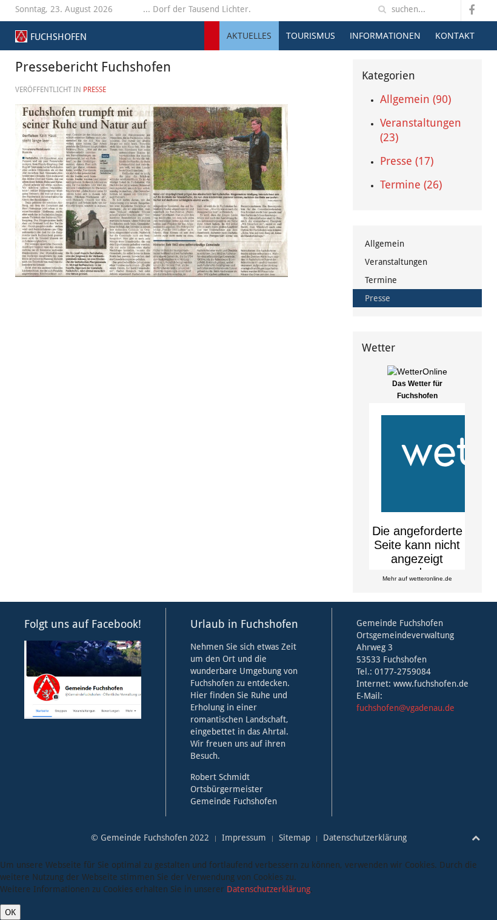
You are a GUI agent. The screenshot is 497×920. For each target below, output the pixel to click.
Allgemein (384, 243)
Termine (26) (411, 184)
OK (10, 912)
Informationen (385, 35)
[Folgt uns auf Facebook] (82, 679)
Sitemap (294, 837)
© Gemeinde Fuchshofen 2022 (150, 837)
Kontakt (455, 35)
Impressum (244, 837)
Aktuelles (249, 35)
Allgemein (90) (415, 99)
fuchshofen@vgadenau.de (405, 708)
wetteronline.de (430, 578)
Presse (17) (406, 161)
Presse (94, 89)
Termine (381, 280)
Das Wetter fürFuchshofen (417, 389)
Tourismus (310, 35)
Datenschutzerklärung (365, 837)
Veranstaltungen (396, 262)
